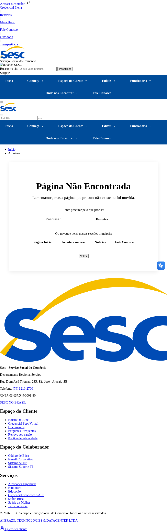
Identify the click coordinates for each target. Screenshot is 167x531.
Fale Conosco (9, 29)
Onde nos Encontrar (60, 93)
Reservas (6, 15)
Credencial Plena (11, 7)
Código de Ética (18, 455)
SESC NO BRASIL (13, 402)
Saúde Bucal (16, 499)
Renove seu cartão (20, 434)
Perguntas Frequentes (22, 431)
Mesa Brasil (7, 22)
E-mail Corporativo (20, 459)
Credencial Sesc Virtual (23, 423)
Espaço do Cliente (70, 80)
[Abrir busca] (1, 114)
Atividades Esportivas (22, 484)
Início (9, 80)
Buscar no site (9, 68)
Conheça (33, 80)
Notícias (100, 242)
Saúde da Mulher (19, 502)
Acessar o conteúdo (13, 4)
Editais (106, 80)
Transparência (9, 44)
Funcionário (138, 80)
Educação (14, 491)
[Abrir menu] (1, 102)
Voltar (83, 256)
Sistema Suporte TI (20, 466)
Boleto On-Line (18, 420)
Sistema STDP (17, 463)
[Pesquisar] (40, 118)
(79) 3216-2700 (23, 388)
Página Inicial (42, 242)
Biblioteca (14, 487)
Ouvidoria (6, 37)
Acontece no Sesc (73, 242)
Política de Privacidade (22, 438)
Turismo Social (17, 506)
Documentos (16, 427)
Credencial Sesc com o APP (26, 495)
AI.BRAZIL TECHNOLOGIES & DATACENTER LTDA (39, 520)
